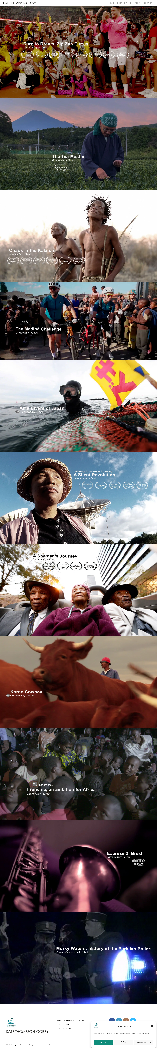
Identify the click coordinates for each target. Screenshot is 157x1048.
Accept (103, 1042)
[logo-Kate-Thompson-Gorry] (19, 3)
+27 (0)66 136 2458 (64, 1028)
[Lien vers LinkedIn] (119, 1021)
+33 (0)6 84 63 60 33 (64, 1024)
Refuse (123, 1042)
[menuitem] (111, 3)
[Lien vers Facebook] (112, 1021)
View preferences (144, 1042)
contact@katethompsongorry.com (70, 1020)
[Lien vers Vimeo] (133, 1021)
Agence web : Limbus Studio (43, 1045)
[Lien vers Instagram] (126, 1021)
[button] (152, 1026)
